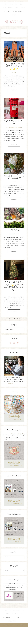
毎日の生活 (20, 127)
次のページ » (19, 318)
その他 (14, 293)
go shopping (22, 1)
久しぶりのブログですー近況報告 (14, 176)
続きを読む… (11, 383)
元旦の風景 (14, 230)
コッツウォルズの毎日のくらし (11, 127)
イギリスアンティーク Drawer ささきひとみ (14, 21)
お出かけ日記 (14, 72)
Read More (14, 90)
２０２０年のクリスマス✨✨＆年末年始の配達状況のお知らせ (14, 286)
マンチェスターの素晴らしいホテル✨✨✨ (14, 66)
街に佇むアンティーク (14, 122)
